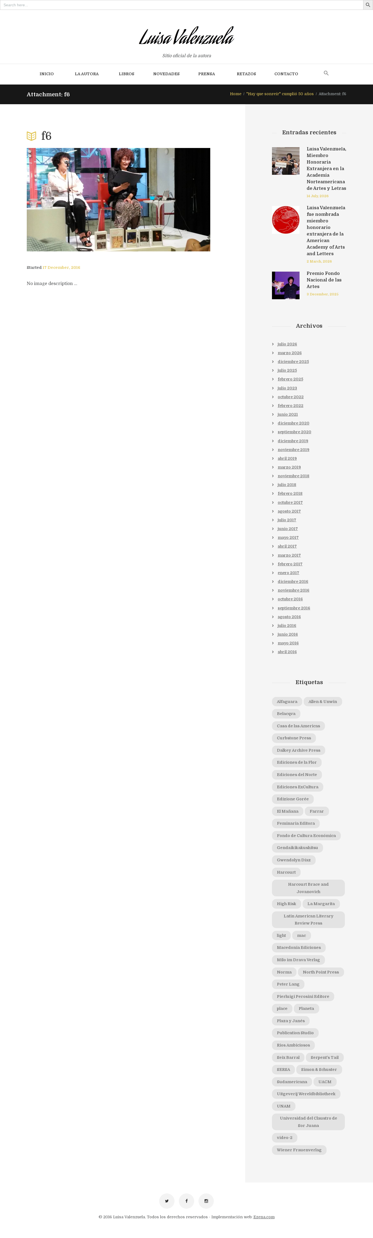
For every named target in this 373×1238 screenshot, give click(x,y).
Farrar (317, 811)
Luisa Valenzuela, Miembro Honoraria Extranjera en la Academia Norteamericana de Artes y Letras (326, 169)
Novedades (166, 74)
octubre (291, 397)
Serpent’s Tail (325, 1057)
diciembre (293, 361)
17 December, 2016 (61, 267)
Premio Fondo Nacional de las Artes (324, 280)
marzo (290, 353)
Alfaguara (287, 701)
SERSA (283, 1069)
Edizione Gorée (293, 799)
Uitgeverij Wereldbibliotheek (306, 1094)
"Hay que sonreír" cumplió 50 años (280, 94)
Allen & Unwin (323, 701)
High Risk (286, 904)
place (282, 1008)
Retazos (246, 74)
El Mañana (287, 811)
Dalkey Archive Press (298, 750)
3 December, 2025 (323, 294)
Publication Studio (295, 1033)
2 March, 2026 (319, 261)
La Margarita (321, 904)
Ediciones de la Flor (297, 762)
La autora (87, 74)
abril (287, 458)
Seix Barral (288, 1057)
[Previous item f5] (73, 200)
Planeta (306, 1008)
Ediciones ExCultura (297, 787)
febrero (290, 379)
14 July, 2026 (317, 196)
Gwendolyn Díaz (294, 860)
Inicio (47, 74)
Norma (284, 972)
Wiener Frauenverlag (299, 1150)
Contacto (286, 74)
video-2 (284, 1137)
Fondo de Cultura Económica (306, 835)
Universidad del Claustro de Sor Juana (308, 1122)
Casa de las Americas (298, 726)
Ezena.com (264, 1217)
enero (288, 573)
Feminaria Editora (296, 823)
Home (235, 94)
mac (301, 935)
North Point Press (321, 972)
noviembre (293, 449)
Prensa (206, 74)
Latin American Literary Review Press (308, 920)
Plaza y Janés (291, 1021)
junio (288, 414)
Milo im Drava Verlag (298, 960)
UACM (324, 1082)
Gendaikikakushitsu (297, 847)
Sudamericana (292, 1082)
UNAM (284, 1106)
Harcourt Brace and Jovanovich (308, 888)
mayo (288, 537)
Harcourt (286, 872)
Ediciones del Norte (297, 774)
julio (287, 344)
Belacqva (286, 713)
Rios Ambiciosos (293, 1045)
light (281, 935)
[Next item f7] (164, 200)
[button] (326, 73)
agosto (289, 511)
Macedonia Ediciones (299, 947)
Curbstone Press (294, 738)
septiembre (294, 432)
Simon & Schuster (319, 1069)
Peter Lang (288, 984)
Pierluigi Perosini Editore (303, 996)
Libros (126, 74)
